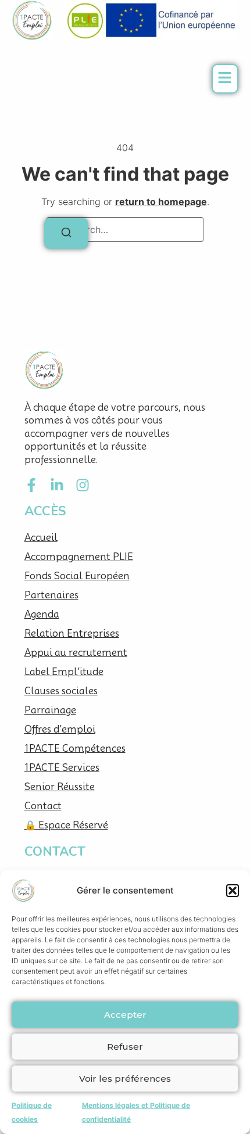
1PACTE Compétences (75, 748)
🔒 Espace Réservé (66, 825)
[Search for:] (125, 229)
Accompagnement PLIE (78, 556)
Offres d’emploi (59, 729)
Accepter (125, 1014)
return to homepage (161, 201)
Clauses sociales (61, 691)
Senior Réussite (59, 786)
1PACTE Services (61, 767)
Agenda (41, 614)
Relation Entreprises (71, 633)
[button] (232, 890)
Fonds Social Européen (77, 576)
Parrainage (50, 710)
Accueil (41, 537)
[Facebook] (31, 485)
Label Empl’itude (63, 671)
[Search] (66, 233)
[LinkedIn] (57, 485)
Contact (43, 806)
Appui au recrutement (75, 652)
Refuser (125, 1046)
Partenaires (51, 595)
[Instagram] (83, 485)
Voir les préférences (125, 1078)
